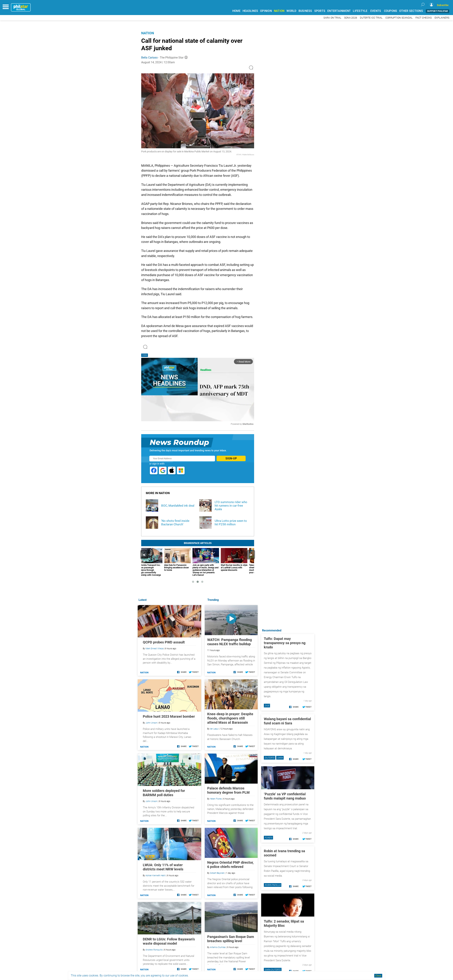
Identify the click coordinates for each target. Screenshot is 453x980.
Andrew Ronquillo (154, 950)
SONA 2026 (350, 17)
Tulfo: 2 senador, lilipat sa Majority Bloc (284, 923)
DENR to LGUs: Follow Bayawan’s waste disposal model (169, 941)
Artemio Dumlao (218, 947)
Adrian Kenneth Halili (155, 875)
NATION (279, 11)
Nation (147, 33)
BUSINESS (305, 11)
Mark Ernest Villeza (154, 648)
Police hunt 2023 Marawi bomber (169, 716)
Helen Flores (216, 799)
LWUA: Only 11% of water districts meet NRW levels (163, 867)
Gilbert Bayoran (217, 873)
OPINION (266, 11)
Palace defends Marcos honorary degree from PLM (228, 790)
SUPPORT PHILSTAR (437, 11)
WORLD (291, 11)
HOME (236, 11)
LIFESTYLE (360, 11)
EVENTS (375, 11)
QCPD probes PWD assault (164, 642)
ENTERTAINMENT (339, 11)
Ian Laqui (214, 729)
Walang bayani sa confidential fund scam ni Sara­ (287, 721)
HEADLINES (250, 11)
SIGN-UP (231, 458)
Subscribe (443, 5)
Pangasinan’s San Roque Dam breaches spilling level (230, 939)
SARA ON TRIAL (332, 17)
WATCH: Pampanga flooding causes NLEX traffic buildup (229, 642)
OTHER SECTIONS (411, 11)
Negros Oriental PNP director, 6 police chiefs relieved (230, 864)
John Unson (151, 723)
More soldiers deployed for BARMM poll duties (164, 793)
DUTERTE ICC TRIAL (371, 17)
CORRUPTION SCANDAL (399, 17)
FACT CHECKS (423, 17)
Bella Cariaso (149, 57)
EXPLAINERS (442, 17)
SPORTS (319, 11)
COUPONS (390, 11)
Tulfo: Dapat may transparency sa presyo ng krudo (284, 643)
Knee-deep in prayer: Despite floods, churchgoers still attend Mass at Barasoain (230, 718)
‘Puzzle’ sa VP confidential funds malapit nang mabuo (285, 796)
